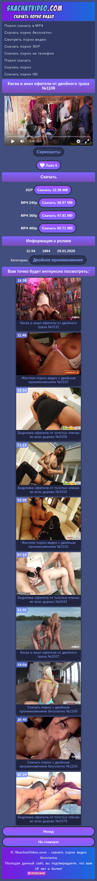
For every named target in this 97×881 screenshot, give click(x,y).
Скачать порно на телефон (29, 53)
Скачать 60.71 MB (57, 228)
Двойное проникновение (58, 260)
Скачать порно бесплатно (28, 32)
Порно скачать (17, 60)
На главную (48, 842)
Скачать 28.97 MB (57, 203)
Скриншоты (48, 152)
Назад (48, 831)
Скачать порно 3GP (22, 46)
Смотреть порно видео (25, 39)
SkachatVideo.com (31, 852)
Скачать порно (17, 67)
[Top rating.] (37, 874)
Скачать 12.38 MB (52, 190)
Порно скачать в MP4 (23, 26)
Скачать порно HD (21, 74)
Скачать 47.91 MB (57, 215)
